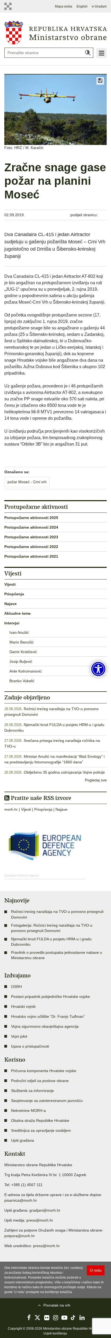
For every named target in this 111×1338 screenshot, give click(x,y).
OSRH (16, 986)
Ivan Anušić (19, 632)
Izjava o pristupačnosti (30, 1046)
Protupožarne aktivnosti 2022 (31, 547)
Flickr (46, 1318)
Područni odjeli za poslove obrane (40, 1081)
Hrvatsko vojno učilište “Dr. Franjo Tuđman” (48, 1016)
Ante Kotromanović (25, 671)
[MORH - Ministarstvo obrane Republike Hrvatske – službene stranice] (55, 32)
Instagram (55, 1318)
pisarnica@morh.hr (20, 1200)
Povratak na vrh (56, 1305)
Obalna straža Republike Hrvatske (40, 1120)
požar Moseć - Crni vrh (27, 482)
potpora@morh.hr (19, 1236)
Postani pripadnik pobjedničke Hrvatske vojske (50, 996)
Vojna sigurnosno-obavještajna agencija (45, 1026)
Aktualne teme (17, 613)
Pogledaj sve (96, 780)
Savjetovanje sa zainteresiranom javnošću (47, 1100)
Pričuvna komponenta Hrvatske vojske (43, 1071)
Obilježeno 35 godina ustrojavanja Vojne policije (64, 772)
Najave (10, 604)
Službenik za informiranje (32, 1090)
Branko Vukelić (21, 681)
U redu (96, 1270)
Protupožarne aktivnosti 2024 (31, 527)
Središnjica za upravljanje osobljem (41, 1130)
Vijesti (10, 584)
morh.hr (11, 809)
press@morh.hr (39, 1220)
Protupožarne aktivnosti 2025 (31, 517)
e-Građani (99, 6)
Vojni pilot (19, 1036)
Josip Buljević (20, 661)
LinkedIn (82, 1318)
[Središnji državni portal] (9, 6)
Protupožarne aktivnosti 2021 (31, 556)
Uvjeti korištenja (55, 1333)
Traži (88, 52)
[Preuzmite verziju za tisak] (100, 81)
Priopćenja (14, 594)
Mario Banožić (21, 642)
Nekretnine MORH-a (28, 1110)
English (82, 6)
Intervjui (11, 623)
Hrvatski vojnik (23, 1006)
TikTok (73, 1318)
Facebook (29, 1318)
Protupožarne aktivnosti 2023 (31, 537)
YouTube (64, 1318)
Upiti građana (22, 1140)
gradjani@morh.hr (44, 1210)
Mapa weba (63, 6)
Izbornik (101, 53)
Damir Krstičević (23, 652)
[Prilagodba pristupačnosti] (98, 669)
